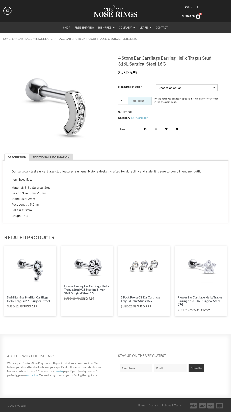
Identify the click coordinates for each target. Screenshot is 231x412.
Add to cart (139, 101)
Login (188, 6)
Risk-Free (104, 27)
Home (6, 38)
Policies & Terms (172, 405)
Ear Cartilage (22, 38)
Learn (144, 27)
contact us (32, 375)
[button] (145, 129)
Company (125, 27)
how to (59, 371)
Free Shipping (84, 27)
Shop (66, 27)
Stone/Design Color (130, 87)
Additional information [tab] (51, 157)
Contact (162, 27)
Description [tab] (17, 157)
